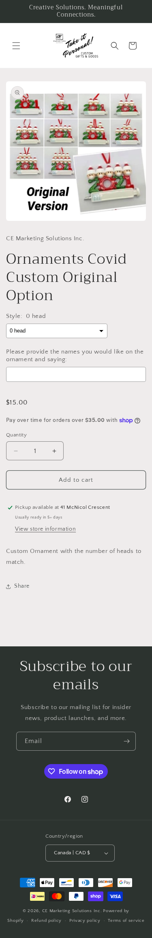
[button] (16, 46)
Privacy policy (85, 920)
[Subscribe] (126, 741)
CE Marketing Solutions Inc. (72, 910)
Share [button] (22, 586)
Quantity (16, 435)
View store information (45, 529)
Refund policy (46, 920)
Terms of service (126, 920)
